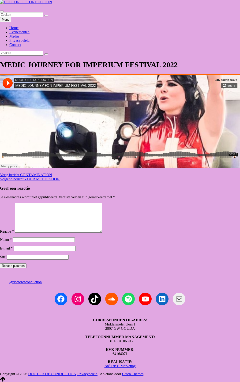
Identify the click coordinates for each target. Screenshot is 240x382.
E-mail (6, 248)
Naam (6, 240)
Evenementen (19, 32)
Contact (15, 45)
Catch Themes (132, 374)
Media (14, 36)
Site (3, 257)
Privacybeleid (19, 40)
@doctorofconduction (25, 282)
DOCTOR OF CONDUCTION (52, 374)
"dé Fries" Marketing (120, 366)
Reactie (7, 231)
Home (14, 28)
